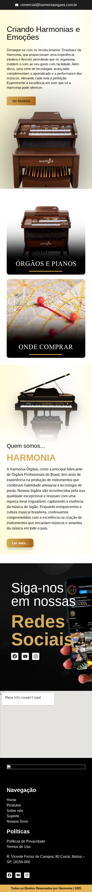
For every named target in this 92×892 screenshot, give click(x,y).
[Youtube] (25, 656)
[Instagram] (35, 656)
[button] (5, 99)
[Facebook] (14, 656)
